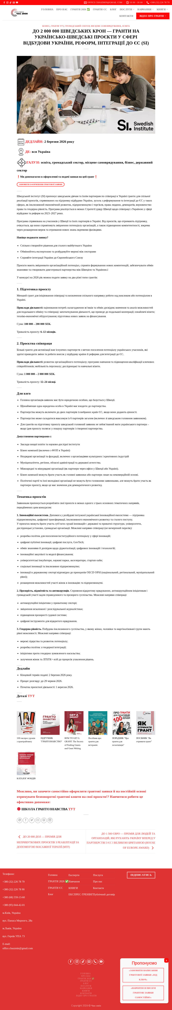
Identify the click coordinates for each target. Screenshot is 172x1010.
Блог (113, 9)
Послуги (126, 9)
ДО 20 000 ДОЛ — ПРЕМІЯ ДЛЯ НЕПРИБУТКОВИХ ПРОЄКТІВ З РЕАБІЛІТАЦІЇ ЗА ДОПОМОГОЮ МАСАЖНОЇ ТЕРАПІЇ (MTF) (48, 841)
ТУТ (31, 696)
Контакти (126, 16)
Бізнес (46, 26)
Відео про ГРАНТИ (152, 16)
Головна (47, 9)
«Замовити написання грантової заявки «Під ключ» (143, 975)
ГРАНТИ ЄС (100, 9)
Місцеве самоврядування (106, 26)
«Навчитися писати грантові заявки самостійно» (143, 993)
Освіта (126, 26)
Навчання (144, 9)
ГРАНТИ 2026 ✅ (80, 9)
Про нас (62, 9)
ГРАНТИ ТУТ (57, 26)
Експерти (74, 875)
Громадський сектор (77, 26)
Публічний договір (104, 894)
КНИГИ (161, 9)
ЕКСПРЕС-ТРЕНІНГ (81, 894)
